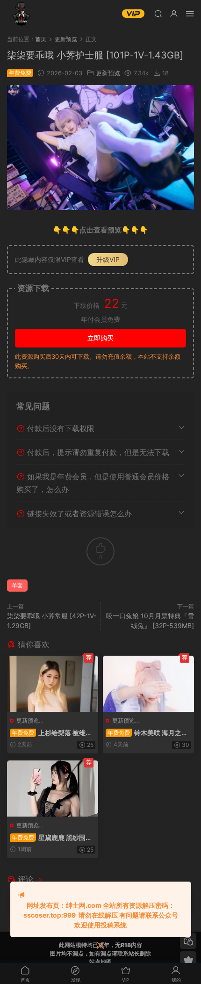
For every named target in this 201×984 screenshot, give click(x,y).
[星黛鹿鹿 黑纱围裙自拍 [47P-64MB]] (52, 788)
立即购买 (100, 338)
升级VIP (108, 259)
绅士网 (21, 14)
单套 (17, 585)
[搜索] (158, 13)
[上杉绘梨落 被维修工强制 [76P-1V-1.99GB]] (52, 684)
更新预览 (108, 73)
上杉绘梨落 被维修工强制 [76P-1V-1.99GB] (51, 733)
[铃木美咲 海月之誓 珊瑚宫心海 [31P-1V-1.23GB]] (148, 684)
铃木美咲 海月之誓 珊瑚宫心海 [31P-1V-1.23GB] (147, 733)
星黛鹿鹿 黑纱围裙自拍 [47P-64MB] (51, 837)
